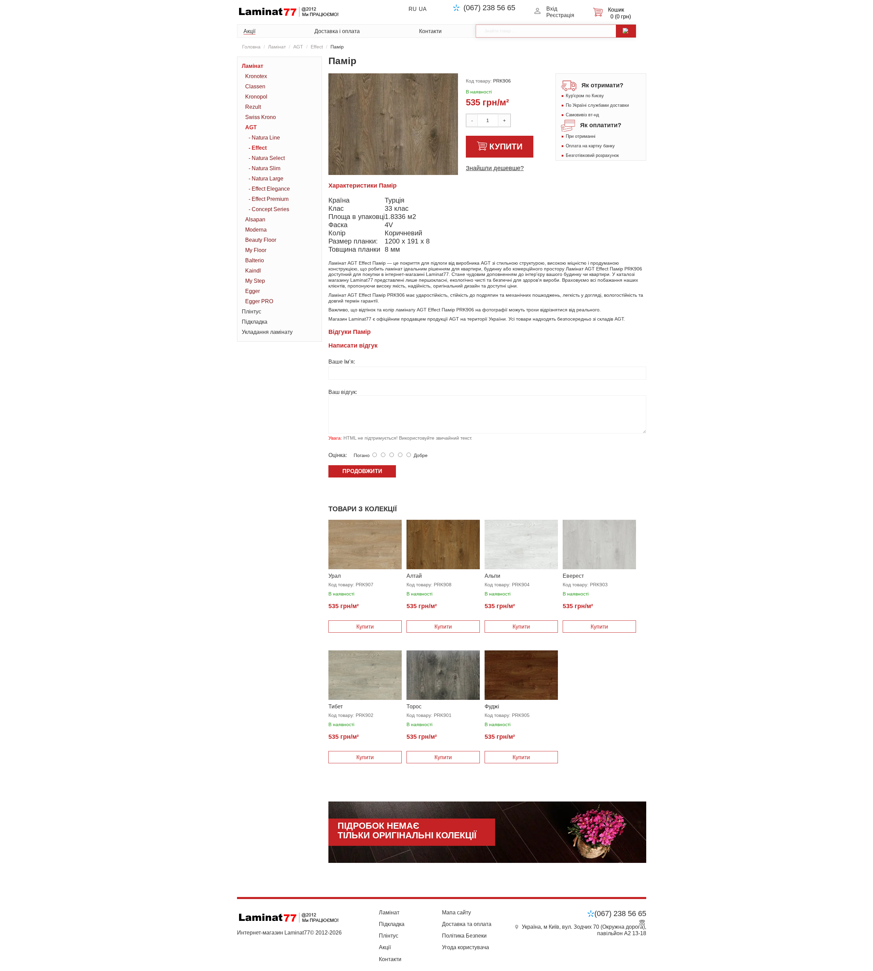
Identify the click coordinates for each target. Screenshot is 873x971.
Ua (423, 9)
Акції (249, 31)
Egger (252, 291)
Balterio (254, 260)
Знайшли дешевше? (495, 168)
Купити (505, 146)
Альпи (492, 576)
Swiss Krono (260, 117)
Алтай (414, 576)
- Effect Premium (268, 199)
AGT (298, 46)
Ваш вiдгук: (342, 392)
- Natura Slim (264, 168)
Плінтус (251, 311)
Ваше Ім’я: (341, 362)
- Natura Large (266, 178)
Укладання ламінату (267, 332)
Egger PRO (259, 301)
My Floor (255, 250)
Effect (317, 46)
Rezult (253, 107)
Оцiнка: (337, 455)
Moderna (256, 230)
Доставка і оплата (337, 31)
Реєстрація (560, 15)
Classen (255, 86)
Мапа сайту (456, 912)
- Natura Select (267, 158)
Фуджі (492, 706)
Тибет (335, 706)
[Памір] (413, 158)
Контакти (430, 31)
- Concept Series (269, 209)
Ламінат (277, 46)
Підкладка (254, 322)
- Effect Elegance (269, 189)
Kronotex (256, 76)
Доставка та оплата (466, 924)
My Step (255, 281)
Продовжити (362, 471)
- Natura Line (264, 138)
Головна (251, 46)
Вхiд (551, 9)
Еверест (573, 576)
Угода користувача (465, 947)
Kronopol (256, 97)
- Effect (258, 148)
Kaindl (253, 271)
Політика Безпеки (464, 936)
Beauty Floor (260, 240)
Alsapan (255, 219)
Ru (413, 9)
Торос (413, 706)
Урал (334, 576)
